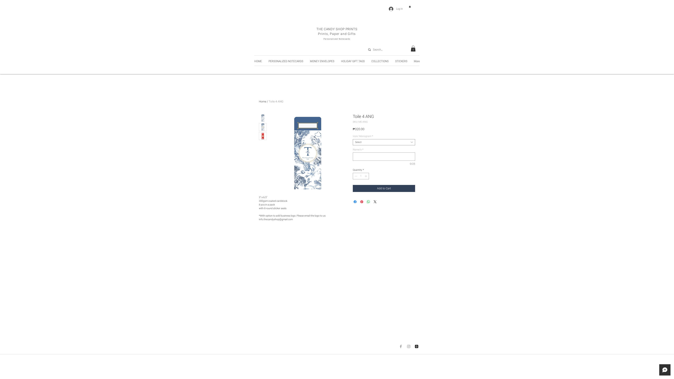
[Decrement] (355, 176)
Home (262, 101)
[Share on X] (375, 202)
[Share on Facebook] (355, 202)
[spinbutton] (361, 176)
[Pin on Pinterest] (362, 202)
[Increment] (366, 176)
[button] (410, 6)
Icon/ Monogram (363, 136)
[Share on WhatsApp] (368, 202)
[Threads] (416, 346)
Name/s (358, 149)
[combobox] (384, 142)
